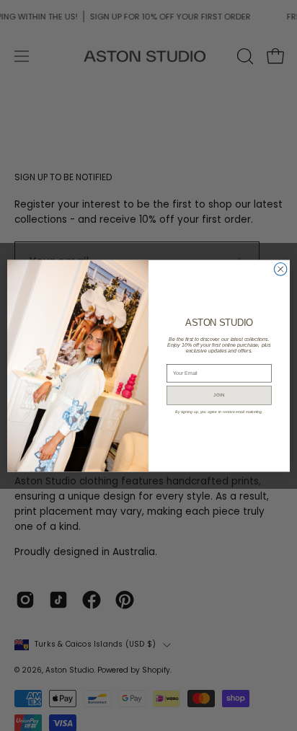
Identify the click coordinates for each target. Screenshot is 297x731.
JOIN (219, 394)
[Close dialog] (280, 268)
